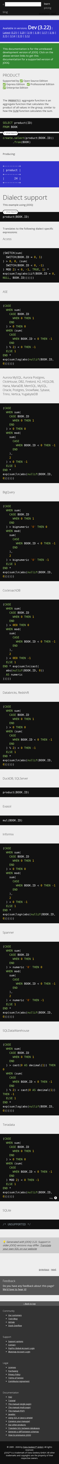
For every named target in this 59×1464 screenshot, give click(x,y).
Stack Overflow (15, 1325)
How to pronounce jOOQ (19, 1435)
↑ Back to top (29, 1303)
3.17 (44, 32)
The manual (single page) (19, 1404)
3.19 (29, 32)
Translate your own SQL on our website (27, 1247)
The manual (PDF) (16, 1411)
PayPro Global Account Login (21, 1348)
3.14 (12, 36)
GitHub (11, 1322)
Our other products (17, 1424)
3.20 (22, 32)
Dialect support (25, 197)
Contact (12, 1345)
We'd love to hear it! (14, 1289)
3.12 (27, 36)
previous (44, 1269)
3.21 (14, 32)
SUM (16, 111)
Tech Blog (13, 1318)
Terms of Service (15, 1378)
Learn (47, 3)
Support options (15, 1341)
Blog (5, 12)
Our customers (15, 1315)
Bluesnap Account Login (19, 1351)
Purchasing (13, 1371)
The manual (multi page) (19, 1407)
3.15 (5, 36)
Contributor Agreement (19, 1381)
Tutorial (11, 1400)
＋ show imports (10, 133)
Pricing (47, 7)
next (53, 1269)
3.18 (37, 32)
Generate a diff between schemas (23, 1431)
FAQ (10, 1397)
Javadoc (11, 1414)
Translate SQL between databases (24, 1428)
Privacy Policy (14, 1374)
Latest (6, 32)
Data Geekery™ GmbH (33, 1447)
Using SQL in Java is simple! (20, 1417)
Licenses (12, 1367)
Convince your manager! (19, 1421)
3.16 (52, 32)
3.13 (20, 36)
